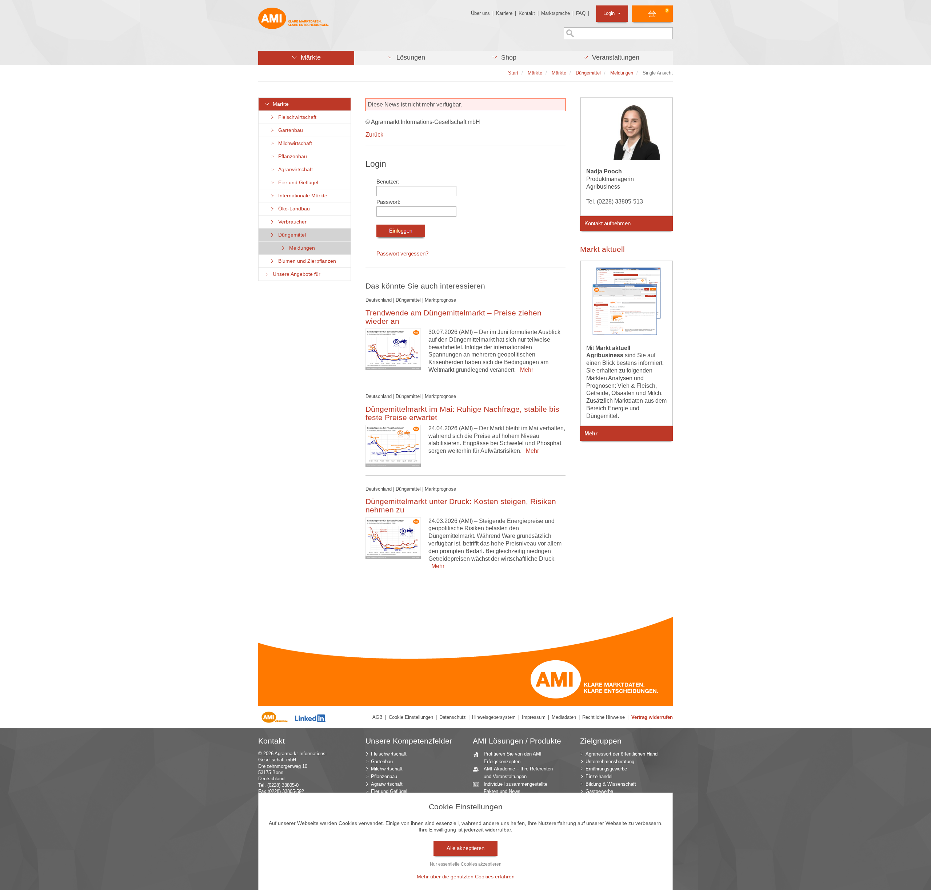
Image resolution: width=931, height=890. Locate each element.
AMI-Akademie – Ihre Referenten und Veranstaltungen (518, 772)
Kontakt (527, 13)
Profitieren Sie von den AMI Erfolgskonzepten (513, 757)
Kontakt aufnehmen (607, 223)
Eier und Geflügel (296, 182)
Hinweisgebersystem (494, 717)
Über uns (480, 13)
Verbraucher (291, 222)
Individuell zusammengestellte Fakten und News (515, 787)
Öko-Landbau (292, 209)
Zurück (374, 135)
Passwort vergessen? (402, 254)
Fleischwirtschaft (295, 117)
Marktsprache (555, 13)
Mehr (525, 370)
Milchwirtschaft (293, 143)
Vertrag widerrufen (652, 717)
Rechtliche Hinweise (603, 717)
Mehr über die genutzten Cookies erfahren (466, 876)
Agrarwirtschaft (294, 169)
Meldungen (300, 248)
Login (609, 13)
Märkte (279, 104)
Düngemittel (290, 235)
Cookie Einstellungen (411, 717)
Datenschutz (452, 717)
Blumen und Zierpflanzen (305, 261)
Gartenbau (289, 130)
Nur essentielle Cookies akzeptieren (466, 864)
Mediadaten (564, 717)
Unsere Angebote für (295, 274)
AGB (377, 717)
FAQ (581, 13)
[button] (306, 58)
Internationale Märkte (301, 195)
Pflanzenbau (291, 156)
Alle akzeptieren (465, 848)
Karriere (504, 13)
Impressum (534, 717)
